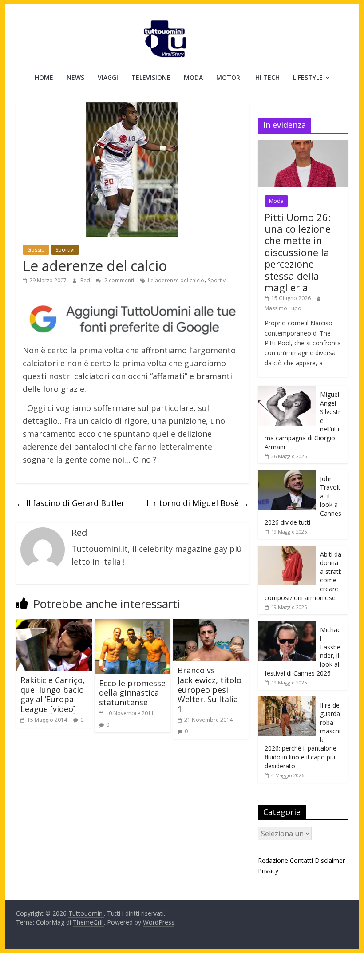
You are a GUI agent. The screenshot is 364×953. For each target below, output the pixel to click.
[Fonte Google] (132, 319)
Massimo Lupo (283, 308)
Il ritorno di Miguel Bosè (197, 503)
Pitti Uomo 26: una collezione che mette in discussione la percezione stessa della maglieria (298, 252)
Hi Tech (267, 77)
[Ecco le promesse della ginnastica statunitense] (132, 624)
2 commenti (118, 280)
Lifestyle (308, 77)
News (75, 77)
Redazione (273, 860)
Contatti (301, 860)
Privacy (268, 870)
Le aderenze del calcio (176, 280)
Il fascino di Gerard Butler (70, 503)
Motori (229, 77)
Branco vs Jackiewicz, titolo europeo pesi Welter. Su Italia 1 (209, 689)
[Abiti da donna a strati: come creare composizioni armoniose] (287, 550)
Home (44, 77)
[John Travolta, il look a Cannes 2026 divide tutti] (287, 475)
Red (85, 280)
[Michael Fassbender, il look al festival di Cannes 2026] (287, 625)
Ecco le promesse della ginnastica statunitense (132, 693)
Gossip (36, 249)
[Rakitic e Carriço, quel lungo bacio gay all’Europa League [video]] (54, 624)
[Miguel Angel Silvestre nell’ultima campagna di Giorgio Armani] (287, 390)
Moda (193, 77)
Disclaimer (330, 860)
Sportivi (65, 249)
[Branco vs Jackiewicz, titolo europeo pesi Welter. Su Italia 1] (211, 624)
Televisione (150, 77)
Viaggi (108, 77)
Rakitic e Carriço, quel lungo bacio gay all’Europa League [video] (52, 694)
